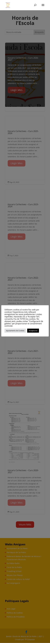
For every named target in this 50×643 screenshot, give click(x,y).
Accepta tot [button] (33, 330)
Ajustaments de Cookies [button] (15, 330)
